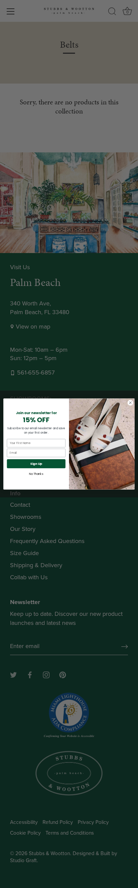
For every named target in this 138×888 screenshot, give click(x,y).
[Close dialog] (130, 403)
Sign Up (36, 463)
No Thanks (36, 474)
